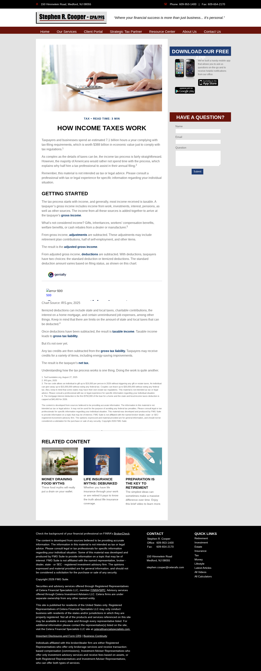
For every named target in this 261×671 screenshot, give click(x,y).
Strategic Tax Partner (126, 32)
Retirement (201, 538)
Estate (198, 546)
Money (199, 559)
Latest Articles (203, 567)
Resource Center (162, 32)
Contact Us (212, 32)
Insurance (201, 550)
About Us (189, 32)
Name (179, 126)
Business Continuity (95, 635)
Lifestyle (199, 563)
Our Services (67, 32)
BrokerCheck (122, 533)
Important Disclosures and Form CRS (58, 635)
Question (180, 147)
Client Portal (93, 32)
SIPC (102, 590)
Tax (197, 555)
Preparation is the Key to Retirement (140, 483)
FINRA (95, 590)
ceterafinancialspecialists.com (112, 629)
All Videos (200, 572)
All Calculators (203, 576)
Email (178, 136)
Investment (201, 542)
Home (44, 32)
